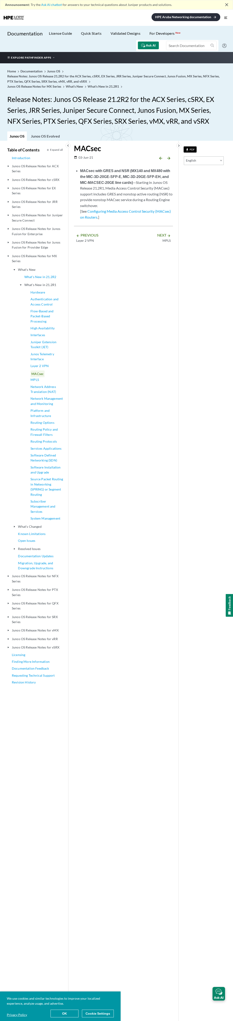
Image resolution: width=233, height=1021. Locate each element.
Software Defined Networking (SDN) (43, 457)
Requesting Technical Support (33, 675)
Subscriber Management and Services (42, 506)
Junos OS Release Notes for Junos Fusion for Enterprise (36, 231)
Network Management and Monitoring (46, 401)
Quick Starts (91, 33)
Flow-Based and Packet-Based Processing (41, 316)
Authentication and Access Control (44, 301)
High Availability (42, 328)
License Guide (60, 33)
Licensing (18, 655)
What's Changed (29, 526)
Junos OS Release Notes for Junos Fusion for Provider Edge (36, 244)
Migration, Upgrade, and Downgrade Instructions (35, 565)
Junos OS (17, 136)
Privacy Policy (17, 1014)
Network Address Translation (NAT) (43, 389)
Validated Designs (125, 33)
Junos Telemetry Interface (42, 356)
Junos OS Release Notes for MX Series (34, 258)
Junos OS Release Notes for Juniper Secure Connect (37, 217)
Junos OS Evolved (45, 136)
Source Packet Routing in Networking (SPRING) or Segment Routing (46, 486)
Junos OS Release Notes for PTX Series (35, 592)
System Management (45, 518)
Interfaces (37, 335)
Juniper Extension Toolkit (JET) (43, 344)
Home (12, 71)
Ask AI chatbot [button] (51, 5)
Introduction (21, 158)
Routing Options (42, 422)
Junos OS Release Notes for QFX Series (35, 605)
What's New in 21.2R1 (40, 285)
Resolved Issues (29, 549)
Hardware (37, 292)
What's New (26, 269)
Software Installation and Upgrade (45, 469)
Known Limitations (32, 534)
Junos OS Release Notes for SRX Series (35, 619)
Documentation (25, 33)
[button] (219, 994)
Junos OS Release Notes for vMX (35, 630)
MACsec (37, 374)
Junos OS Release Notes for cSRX (35, 180)
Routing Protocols (43, 441)
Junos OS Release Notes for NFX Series (35, 578)
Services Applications (45, 448)
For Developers (164, 33)
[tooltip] (190, 149)
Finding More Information (31, 661)
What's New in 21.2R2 (40, 277)
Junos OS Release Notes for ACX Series (35, 168)
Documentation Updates (35, 556)
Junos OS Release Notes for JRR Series (35, 204)
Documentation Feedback (30, 668)
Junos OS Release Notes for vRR (35, 639)
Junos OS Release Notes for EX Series (34, 190)
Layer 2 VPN (39, 366)
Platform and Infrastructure (40, 413)
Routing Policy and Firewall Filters (44, 431)
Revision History (24, 682)
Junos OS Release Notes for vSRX (35, 647)
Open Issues (26, 541)
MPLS (34, 380)
